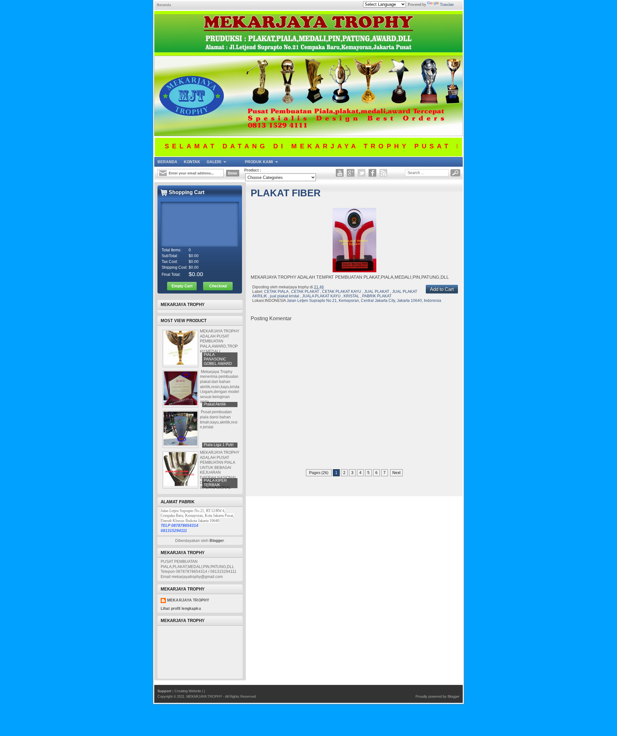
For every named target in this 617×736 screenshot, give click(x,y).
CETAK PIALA (276, 291)
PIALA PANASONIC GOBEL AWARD (218, 359)
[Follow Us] (361, 173)
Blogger (217, 540)
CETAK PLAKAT (305, 291)
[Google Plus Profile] (350, 173)
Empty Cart (182, 286)
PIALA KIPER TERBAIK (215, 482)
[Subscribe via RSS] (383, 173)
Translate (447, 4)
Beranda (164, 5)
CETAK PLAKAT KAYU (342, 291)
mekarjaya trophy (188, 600)
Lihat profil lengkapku (181, 608)
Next (396, 472)
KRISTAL (352, 296)
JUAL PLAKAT (377, 291)
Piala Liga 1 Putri (219, 445)
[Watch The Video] (340, 173)
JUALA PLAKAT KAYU (322, 296)
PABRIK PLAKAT (376, 296)
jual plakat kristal (285, 296)
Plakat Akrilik (215, 404)
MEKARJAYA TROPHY (204, 696)
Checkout (218, 286)
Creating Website (188, 691)
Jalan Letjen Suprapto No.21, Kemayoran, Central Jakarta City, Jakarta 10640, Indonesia (364, 300)
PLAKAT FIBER (286, 193)
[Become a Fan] (372, 173)
